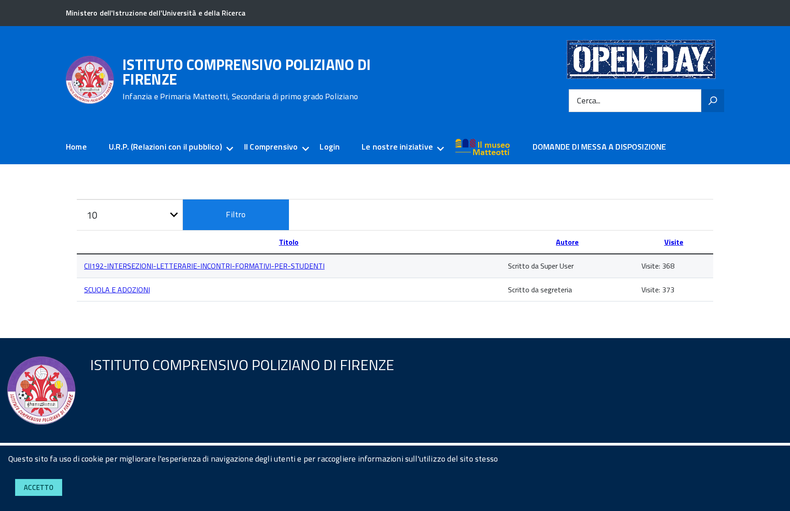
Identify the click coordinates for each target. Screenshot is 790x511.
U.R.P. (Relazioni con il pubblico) (165, 146)
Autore (567, 242)
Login (330, 146)
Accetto (38, 487)
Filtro (236, 214)
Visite (673, 242)
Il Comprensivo (271, 146)
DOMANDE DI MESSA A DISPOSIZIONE (600, 146)
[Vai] (712, 100)
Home (76, 146)
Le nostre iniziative (397, 146)
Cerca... (588, 100)
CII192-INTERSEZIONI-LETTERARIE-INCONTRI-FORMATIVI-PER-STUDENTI (204, 265)
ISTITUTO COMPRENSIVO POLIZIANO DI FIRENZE (247, 79)
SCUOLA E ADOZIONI (117, 289)
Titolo (289, 242)
